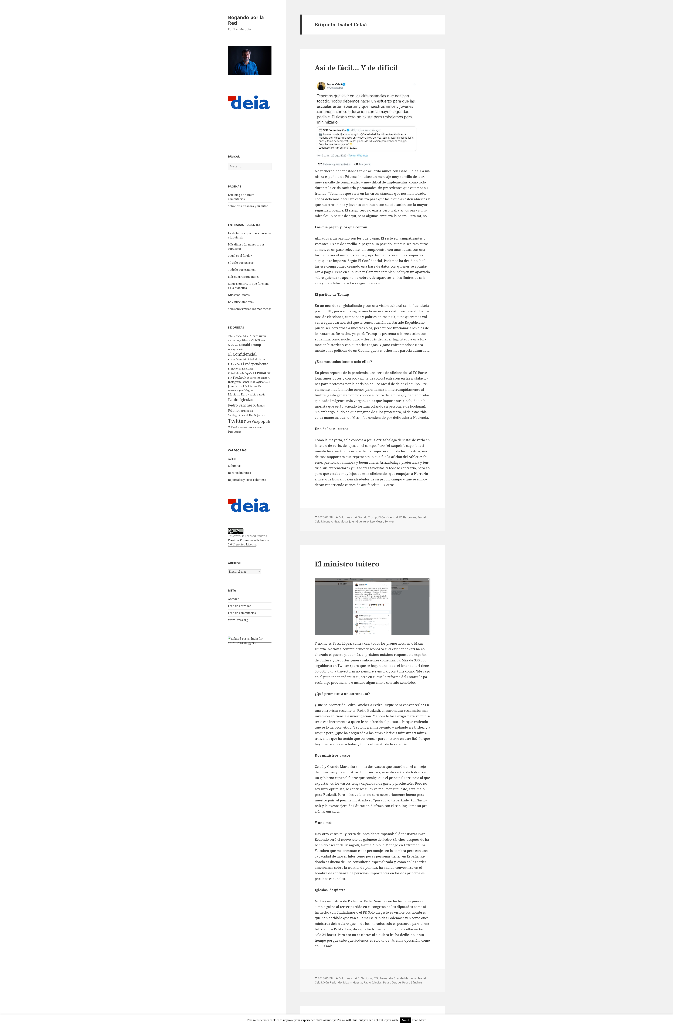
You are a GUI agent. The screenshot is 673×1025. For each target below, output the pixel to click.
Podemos (259, 405)
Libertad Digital (236, 390)
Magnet (249, 390)
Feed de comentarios (242, 613)
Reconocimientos (239, 473)
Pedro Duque (392, 982)
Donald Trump (250, 344)
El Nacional (234, 368)
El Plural (259, 373)
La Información (253, 386)
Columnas (234, 466)
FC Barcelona (253, 377)
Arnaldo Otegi (234, 340)
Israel (267, 382)
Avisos (232, 459)
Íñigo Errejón (234, 431)
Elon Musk (247, 368)
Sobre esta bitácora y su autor (248, 206)
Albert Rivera (258, 336)
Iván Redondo (332, 982)
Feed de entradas (239, 606)
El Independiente (254, 364)
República (247, 410)
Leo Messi (376, 521)
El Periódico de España (240, 373)
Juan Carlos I (236, 386)
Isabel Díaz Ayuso (253, 382)
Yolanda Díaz (246, 427)
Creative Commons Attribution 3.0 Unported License (248, 542)
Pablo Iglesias (240, 399)
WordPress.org (238, 620)
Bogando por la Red (246, 20)
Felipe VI (265, 377)
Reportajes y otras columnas (247, 480)
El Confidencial (242, 354)
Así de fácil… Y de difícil (356, 67)
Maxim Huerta (352, 982)
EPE (268, 373)
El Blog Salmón (235, 349)
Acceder (233, 599)
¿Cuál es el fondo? (240, 256)
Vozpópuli (260, 421)
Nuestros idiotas (239, 295)
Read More (419, 1020)
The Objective (257, 415)
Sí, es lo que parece (241, 263)
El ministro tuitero (347, 563)
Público (234, 410)
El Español (234, 364)
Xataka (235, 427)
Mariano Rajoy (238, 394)
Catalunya (233, 345)
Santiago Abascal (238, 415)
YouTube (257, 427)
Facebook (239, 377)
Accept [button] (405, 1020)
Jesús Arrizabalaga (335, 521)
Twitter (237, 420)
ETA (230, 377)
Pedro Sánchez (240, 405)
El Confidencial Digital (241, 359)
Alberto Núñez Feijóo (238, 336)
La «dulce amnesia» (241, 302)
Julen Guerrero (359, 521)
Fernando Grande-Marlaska (398, 978)
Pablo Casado (257, 394)
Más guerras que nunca (243, 277)
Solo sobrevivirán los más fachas (249, 309)
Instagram (234, 382)
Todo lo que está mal (242, 270)
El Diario (260, 359)
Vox (249, 421)
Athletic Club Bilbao (253, 340)
